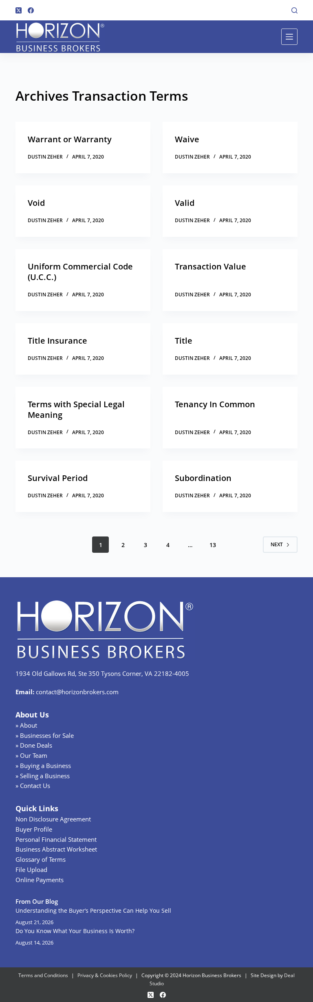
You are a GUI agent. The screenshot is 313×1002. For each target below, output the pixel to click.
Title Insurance (57, 340)
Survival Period (58, 477)
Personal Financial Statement (56, 839)
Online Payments (39, 880)
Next (277, 544)
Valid (184, 202)
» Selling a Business (42, 776)
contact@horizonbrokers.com (77, 692)
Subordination (203, 477)
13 (212, 545)
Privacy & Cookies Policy (104, 975)
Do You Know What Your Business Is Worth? (74, 931)
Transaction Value (210, 266)
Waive (187, 139)
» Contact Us (32, 785)
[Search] (294, 10)
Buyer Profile (33, 829)
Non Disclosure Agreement (53, 819)
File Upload (31, 869)
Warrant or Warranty (70, 139)
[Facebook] (31, 10)
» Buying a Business (43, 765)
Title (183, 340)
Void (36, 202)
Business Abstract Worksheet (56, 849)
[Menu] (289, 37)
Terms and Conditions (43, 975)
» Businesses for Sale (44, 735)
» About (26, 725)
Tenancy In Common (215, 404)
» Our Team (31, 755)
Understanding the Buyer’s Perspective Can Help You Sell (93, 910)
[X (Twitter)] (18, 10)
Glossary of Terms (40, 859)
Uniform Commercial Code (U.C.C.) (80, 272)
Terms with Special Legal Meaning (76, 409)
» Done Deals (33, 745)
